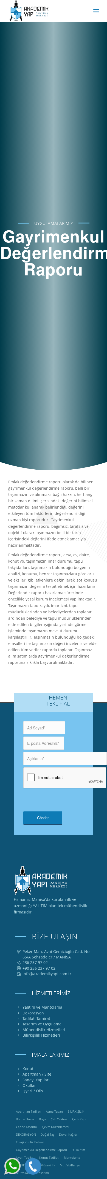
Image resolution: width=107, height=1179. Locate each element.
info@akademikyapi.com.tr (46, 973)
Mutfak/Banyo (70, 1165)
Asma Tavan (54, 1111)
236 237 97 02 (35, 962)
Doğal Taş (47, 1134)
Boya (42, 1119)
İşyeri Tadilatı (25, 1157)
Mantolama (72, 1157)
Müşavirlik (48, 1165)
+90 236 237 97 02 (38, 968)
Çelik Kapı (79, 1119)
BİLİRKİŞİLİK (75, 1111)
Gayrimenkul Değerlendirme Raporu (41, 1150)
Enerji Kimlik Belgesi (30, 1142)
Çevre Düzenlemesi (55, 1127)
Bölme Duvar (25, 1119)
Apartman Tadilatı (28, 1111)
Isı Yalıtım (78, 1150)
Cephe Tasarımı (27, 1127)
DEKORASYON (26, 1134)
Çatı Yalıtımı (59, 1119)
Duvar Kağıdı (68, 1134)
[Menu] (96, 11)
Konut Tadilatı (49, 1157)
